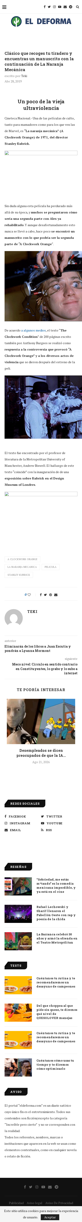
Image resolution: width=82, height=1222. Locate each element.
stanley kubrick (19, 574)
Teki (24, 76)
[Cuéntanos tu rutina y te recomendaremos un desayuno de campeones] (18, 985)
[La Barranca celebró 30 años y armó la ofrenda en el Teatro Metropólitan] (18, 941)
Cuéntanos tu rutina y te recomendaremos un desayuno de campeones (55, 982)
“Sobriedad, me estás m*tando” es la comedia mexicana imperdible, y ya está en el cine (56, 885)
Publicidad (16, 1203)
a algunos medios (33, 330)
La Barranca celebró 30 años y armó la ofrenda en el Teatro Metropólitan (56, 938)
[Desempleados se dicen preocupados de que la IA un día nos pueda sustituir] (41, 721)
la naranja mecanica (22, 567)
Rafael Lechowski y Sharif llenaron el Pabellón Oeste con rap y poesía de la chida (56, 913)
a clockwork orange (22, 559)
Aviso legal (34, 1203)
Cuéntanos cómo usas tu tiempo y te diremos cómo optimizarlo (55, 1064)
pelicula (50, 567)
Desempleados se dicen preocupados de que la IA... (41, 753)
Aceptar (50, 1217)
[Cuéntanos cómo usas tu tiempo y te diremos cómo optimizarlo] (18, 1067)
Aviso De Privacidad (59, 1203)
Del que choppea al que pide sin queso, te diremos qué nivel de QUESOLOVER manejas (56, 1012)
